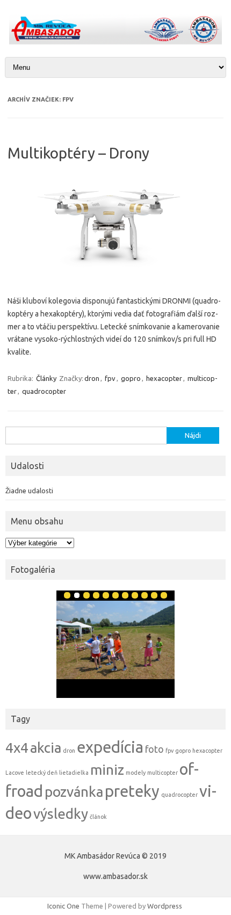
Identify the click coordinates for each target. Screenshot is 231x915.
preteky (132, 791)
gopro (131, 378)
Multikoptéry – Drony (78, 153)
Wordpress (164, 906)
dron (91, 378)
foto (154, 749)
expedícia (110, 747)
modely (136, 772)
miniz (107, 769)
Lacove (14, 772)
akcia (45, 747)
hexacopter (164, 378)
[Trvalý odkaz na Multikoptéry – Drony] (115, 277)
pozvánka (74, 791)
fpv (110, 378)
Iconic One (63, 906)
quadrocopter (44, 391)
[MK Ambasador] (115, 42)
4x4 (16, 747)
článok (98, 816)
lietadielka (74, 772)
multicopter (162, 772)
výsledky (60, 814)
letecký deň (41, 772)
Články (46, 378)
